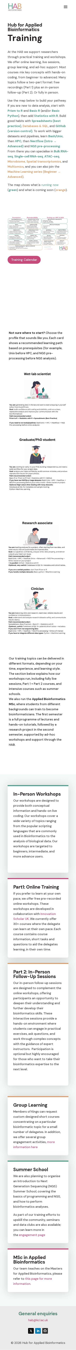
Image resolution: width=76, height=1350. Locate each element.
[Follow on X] (31, 1331)
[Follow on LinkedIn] (38, 1331)
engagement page (31, 1235)
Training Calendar (24, 260)
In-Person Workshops (37, 794)
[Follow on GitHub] (45, 1331)
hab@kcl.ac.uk (38, 1320)
